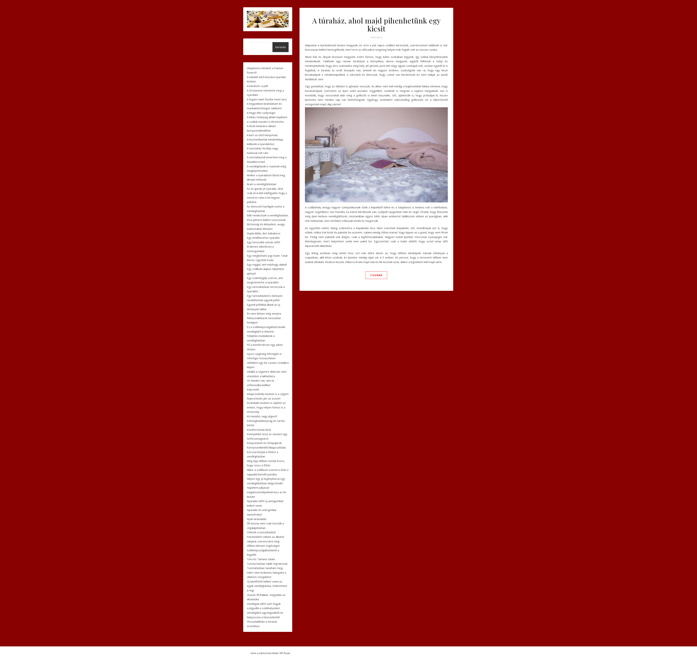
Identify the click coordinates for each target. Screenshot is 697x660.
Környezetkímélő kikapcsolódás (266, 447)
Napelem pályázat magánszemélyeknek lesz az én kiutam (266, 492)
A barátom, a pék (257, 86)
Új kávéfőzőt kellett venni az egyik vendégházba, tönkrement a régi (267, 586)
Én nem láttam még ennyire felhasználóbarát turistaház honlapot (264, 318)
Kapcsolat (253, 389)
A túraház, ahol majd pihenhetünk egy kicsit (376, 24)
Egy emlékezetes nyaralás (263, 237)
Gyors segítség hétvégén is (264, 354)
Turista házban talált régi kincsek (267, 563)
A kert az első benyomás (262, 135)
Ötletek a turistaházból (261, 532)
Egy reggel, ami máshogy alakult (267, 264)
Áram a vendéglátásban (261, 184)
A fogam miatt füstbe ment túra (266, 99)
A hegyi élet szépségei (261, 113)
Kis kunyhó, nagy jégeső (262, 416)
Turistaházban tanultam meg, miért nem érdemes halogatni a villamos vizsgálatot (266, 572)
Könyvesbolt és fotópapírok (264, 443)
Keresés (280, 47)
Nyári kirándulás (256, 519)
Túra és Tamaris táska (261, 559)
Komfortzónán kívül (259, 429)
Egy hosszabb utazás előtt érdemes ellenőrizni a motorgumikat (263, 246)
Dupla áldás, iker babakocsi (263, 233)
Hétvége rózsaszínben (261, 358)
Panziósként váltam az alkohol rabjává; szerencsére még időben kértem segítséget (265, 541)
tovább (376, 275)
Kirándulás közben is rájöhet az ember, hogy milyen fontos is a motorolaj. (266, 407)
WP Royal (285, 653)
